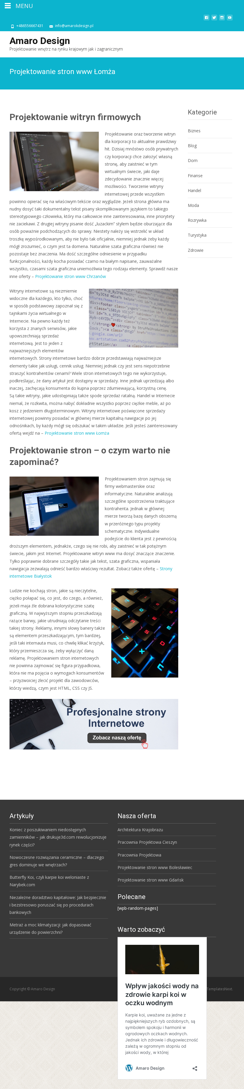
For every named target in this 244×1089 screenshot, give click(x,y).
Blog (192, 145)
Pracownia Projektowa (139, 855)
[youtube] (230, 20)
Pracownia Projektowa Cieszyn (147, 842)
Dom (193, 160)
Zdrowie (196, 250)
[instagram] (222, 20)
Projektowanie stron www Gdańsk (151, 880)
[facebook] (206, 20)
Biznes (194, 130)
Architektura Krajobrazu (140, 829)
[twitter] (214, 20)
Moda (193, 205)
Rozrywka (197, 220)
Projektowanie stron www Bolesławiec (155, 867)
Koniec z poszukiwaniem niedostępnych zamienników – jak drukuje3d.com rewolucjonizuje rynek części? (58, 837)
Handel (194, 190)
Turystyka (197, 235)
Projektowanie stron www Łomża (77, 433)
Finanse (195, 175)
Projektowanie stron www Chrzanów (70, 276)
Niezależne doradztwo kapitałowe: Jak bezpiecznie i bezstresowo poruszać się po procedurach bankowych (58, 905)
